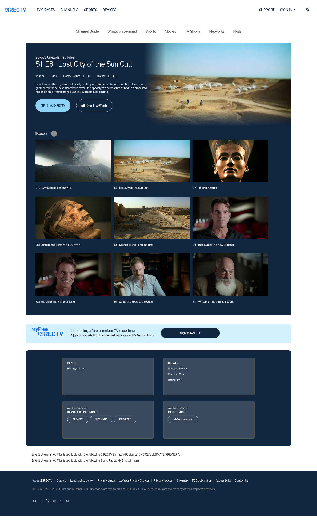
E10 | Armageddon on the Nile (53, 188)
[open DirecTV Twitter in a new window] (47, 500)
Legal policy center (82, 480)
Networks (216, 31)
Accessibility (223, 480)
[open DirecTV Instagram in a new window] (54, 500)
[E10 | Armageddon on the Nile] (73, 161)
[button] (308, 10)
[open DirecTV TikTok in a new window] (67, 500)
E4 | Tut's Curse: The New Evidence (213, 245)
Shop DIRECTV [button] (56, 105)
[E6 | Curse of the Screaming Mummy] (73, 218)
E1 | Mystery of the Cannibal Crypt (213, 302)
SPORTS (90, 9)
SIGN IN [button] (286, 9)
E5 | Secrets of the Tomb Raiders (133, 245)
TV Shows (193, 31)
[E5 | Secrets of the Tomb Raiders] (152, 218)
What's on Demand (122, 31)
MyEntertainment (183, 419)
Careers (61, 480)
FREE (237, 31)
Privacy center (106, 480)
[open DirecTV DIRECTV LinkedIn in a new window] (34, 500)
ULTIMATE (101, 419)
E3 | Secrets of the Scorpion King (55, 302)
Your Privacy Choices (136, 480)
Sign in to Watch (97, 105)
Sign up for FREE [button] (190, 333)
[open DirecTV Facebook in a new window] (41, 500)
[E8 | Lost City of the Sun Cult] (152, 161)
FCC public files (202, 480)
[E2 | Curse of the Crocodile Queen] (152, 274)
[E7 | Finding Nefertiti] (230, 161)
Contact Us (241, 480)
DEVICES (109, 9)
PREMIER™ (125, 419)
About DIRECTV (42, 480)
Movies (170, 31)
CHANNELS (69, 9)
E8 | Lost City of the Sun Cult (131, 188)
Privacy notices (162, 480)
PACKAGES (46, 9)
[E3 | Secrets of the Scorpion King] (73, 274)
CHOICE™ (78, 419)
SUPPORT (267, 9)
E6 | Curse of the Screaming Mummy (57, 245)
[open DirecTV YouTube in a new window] (60, 500)
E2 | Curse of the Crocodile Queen (134, 302)
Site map (182, 480)
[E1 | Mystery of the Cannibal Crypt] (230, 274)
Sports (151, 31)
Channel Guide (87, 31)
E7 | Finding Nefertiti (205, 188)
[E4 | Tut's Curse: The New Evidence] (230, 218)
